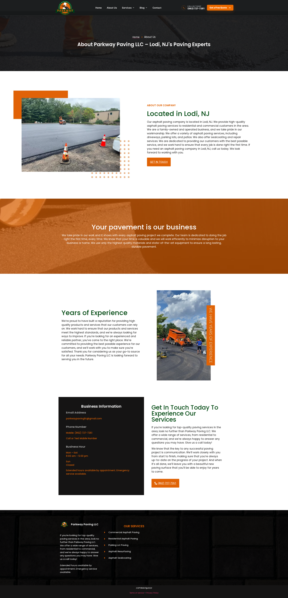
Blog (142, 7)
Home (98, 7)
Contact (157, 7)
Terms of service (136, 593)
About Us (112, 7)
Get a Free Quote (218, 7)
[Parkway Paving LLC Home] (65, 7)
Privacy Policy (152, 593)
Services (127, 7)
